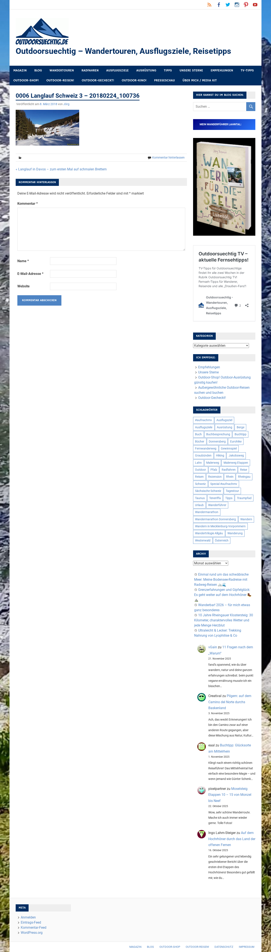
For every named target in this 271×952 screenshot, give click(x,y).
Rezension (215, 476)
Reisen (199, 476)
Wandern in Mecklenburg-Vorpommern (220, 526)
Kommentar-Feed (33, 928)
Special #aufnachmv (223, 484)
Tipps (168, 70)
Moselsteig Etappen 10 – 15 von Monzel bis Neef (229, 795)
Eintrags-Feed (31, 922)
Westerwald (202, 540)
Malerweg (212, 462)
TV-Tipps (247, 70)
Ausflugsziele (117, 70)
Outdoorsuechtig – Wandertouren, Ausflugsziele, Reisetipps (123, 51)
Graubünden (203, 455)
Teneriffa (215, 498)
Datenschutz (223, 946)
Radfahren (90, 70)
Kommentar (27, 204)
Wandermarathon (206, 512)
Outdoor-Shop (169, 946)
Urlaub (199, 505)
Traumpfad (244, 498)
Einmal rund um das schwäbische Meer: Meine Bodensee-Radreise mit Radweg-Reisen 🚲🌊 (221, 579)
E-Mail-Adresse (30, 274)
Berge (240, 427)
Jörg (66, 104)
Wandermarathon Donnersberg (215, 519)
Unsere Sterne (191, 70)
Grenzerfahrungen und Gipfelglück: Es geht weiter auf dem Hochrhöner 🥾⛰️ (223, 595)
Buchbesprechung (218, 434)
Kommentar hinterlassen (168, 157)
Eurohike (236, 441)
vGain (212, 647)
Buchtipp (240, 434)
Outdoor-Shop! (26, 80)
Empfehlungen (222, 70)
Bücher (199, 441)
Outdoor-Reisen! (60, 80)
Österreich (221, 540)
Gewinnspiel (229, 448)
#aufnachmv (203, 420)
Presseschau (164, 80)
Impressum (246, 946)
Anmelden (28, 917)
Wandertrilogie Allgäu (209, 533)
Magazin (20, 70)
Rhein (230, 476)
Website (23, 286)
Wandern (246, 519)
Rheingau (244, 476)
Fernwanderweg (205, 448)
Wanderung (235, 533)
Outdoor (200, 469)
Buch (198, 434)
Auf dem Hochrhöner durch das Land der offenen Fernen (231, 839)
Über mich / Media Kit (200, 80)
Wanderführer (217, 505)
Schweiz (200, 484)
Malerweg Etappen (236, 462)
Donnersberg (217, 441)
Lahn (198, 462)
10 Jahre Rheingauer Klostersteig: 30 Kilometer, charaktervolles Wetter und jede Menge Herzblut (223, 620)
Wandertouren (62, 70)
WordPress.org (32, 933)
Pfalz (213, 469)
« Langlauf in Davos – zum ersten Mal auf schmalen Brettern (61, 169)
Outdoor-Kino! (134, 80)
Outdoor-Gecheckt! (98, 80)
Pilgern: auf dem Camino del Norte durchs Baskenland (229, 702)
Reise (243, 469)
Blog (38, 70)
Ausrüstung (146, 70)
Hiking (220, 455)
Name (23, 261)
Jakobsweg (236, 455)
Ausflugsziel (224, 420)
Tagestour (232, 491)
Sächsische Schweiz (208, 491)
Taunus (200, 498)
